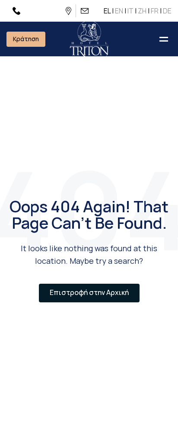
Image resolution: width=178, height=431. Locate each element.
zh (142, 11)
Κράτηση (26, 39)
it (130, 11)
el (107, 11)
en (119, 11)
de (167, 11)
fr (155, 11)
